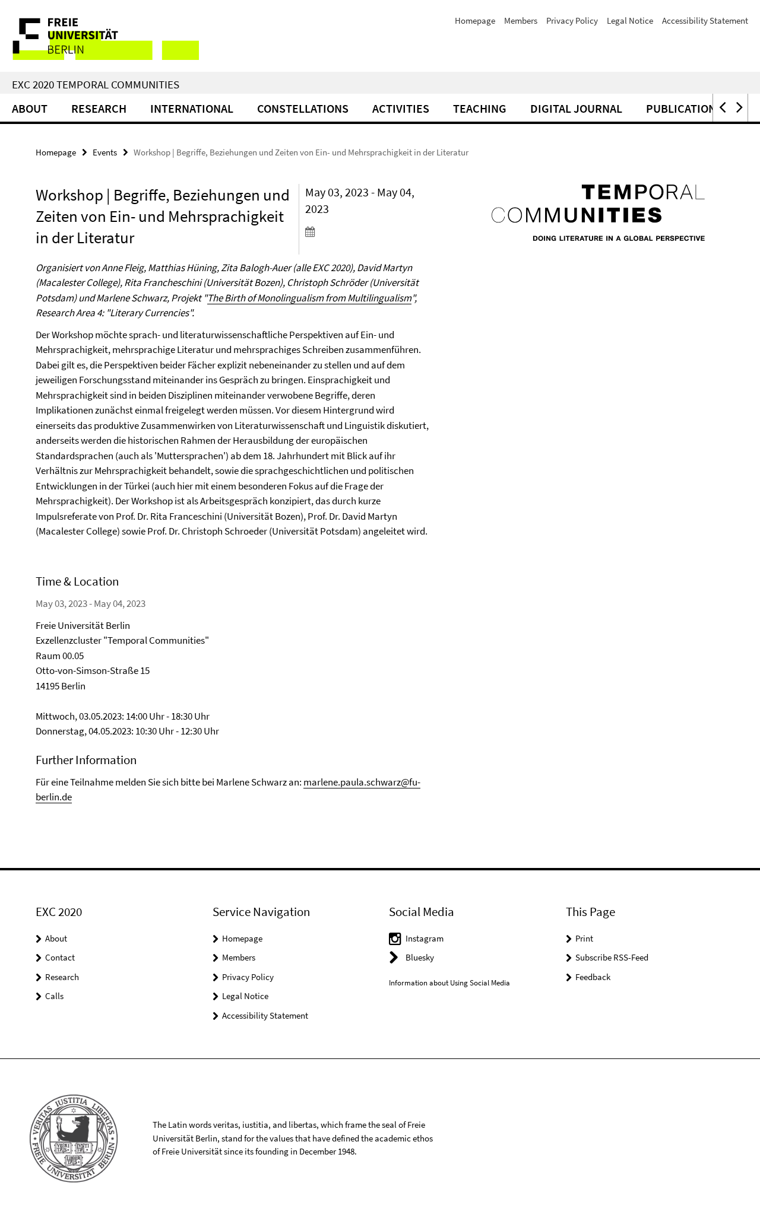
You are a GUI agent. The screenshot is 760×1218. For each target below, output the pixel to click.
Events (105, 152)
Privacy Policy (572, 20)
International (191, 108)
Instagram (425, 938)
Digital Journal (576, 108)
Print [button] (584, 938)
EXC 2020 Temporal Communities (95, 84)
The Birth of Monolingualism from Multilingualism (309, 297)
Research (98, 108)
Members (520, 20)
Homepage (475, 20)
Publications (684, 108)
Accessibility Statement (705, 20)
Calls (54, 995)
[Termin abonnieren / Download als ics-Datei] (367, 231)
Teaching (479, 108)
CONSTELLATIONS (303, 108)
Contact (60, 957)
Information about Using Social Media (449, 983)
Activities (400, 108)
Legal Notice (630, 20)
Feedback (592, 976)
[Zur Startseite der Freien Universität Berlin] (99, 36)
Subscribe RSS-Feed (611, 957)
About (30, 108)
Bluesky (420, 957)
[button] (721, 108)
